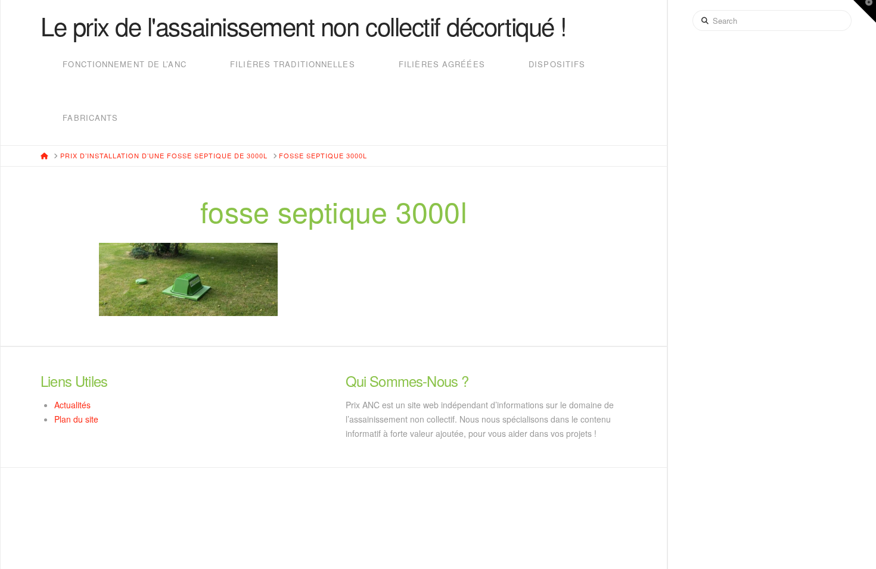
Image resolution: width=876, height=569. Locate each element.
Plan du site (76, 419)
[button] (864, 11)
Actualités (72, 405)
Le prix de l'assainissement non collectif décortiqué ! (304, 25)
